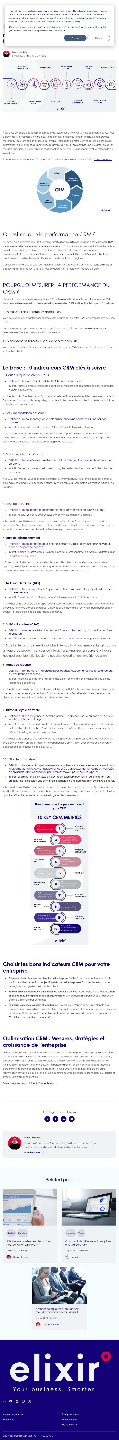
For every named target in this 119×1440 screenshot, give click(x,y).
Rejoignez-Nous (69, 1424)
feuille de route (101, 264)
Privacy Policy (47, 1436)
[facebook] (17, 1401)
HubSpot (11, 1233)
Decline (98, 38)
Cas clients (22, 1233)
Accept (75, 38)
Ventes (81, 1233)
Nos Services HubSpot (13, 1414)
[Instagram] (23, 1401)
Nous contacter (69, 1419)
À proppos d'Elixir (70, 1414)
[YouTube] (10, 1401)
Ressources (8, 1419)
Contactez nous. (103, 159)
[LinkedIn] (4, 1401)
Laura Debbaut (20, 52)
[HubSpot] (29, 1401)
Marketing (70, 1233)
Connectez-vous (47, 1083)
